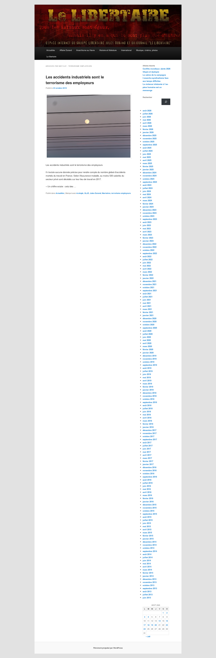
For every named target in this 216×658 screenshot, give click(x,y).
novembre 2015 (149, 507)
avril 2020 (147, 343)
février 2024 (148, 203)
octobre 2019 (148, 361)
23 (167, 625)
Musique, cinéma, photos (147, 50)
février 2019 (148, 386)
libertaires (106, 193)
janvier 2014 (148, 576)
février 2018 (148, 423)
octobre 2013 (148, 585)
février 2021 (148, 312)
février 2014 (148, 572)
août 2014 (147, 554)
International (126, 50)
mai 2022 (147, 265)
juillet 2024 (148, 188)
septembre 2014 (150, 551)
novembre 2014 (149, 544)
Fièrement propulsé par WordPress (108, 648)
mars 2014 (147, 569)
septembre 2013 (150, 588)
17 (145, 625)
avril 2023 (147, 231)
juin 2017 (147, 448)
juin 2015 (147, 523)
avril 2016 (147, 492)
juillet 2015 (148, 520)
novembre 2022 (149, 247)
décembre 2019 (149, 355)
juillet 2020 (148, 334)
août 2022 (147, 256)
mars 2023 (147, 234)
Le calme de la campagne (154, 74)
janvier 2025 (148, 169)
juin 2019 (147, 374)
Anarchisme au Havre (85, 50)
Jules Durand (95, 193)
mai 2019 (147, 377)
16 (167, 621)
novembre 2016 (149, 470)
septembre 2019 (150, 365)
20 (156, 625)
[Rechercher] (165, 102)
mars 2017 (147, 458)
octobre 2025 (148, 141)
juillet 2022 (148, 259)
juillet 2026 (148, 113)
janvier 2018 (148, 427)
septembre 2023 (150, 219)
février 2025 (148, 166)
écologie (79, 193)
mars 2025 (147, 163)
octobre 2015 (148, 510)
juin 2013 (147, 597)
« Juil (148, 636)
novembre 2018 (149, 396)
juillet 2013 (148, 594)
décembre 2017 (149, 430)
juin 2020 (147, 337)
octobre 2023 (148, 216)
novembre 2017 (149, 433)
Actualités (50, 50)
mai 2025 (147, 157)
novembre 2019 (149, 358)
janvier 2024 (148, 206)
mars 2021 (147, 309)
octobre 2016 (148, 473)
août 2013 (147, 591)
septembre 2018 (150, 402)
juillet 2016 (148, 482)
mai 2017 (147, 451)
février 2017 (148, 461)
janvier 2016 (148, 501)
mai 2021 (147, 303)
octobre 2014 (148, 548)
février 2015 (148, 535)
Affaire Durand (66, 50)
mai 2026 (147, 119)
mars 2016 (147, 495)
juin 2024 (147, 191)
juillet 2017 (148, 445)
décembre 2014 (149, 541)
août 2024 (147, 185)
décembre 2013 (149, 579)
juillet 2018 (148, 408)
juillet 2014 (148, 557)
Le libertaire (51, 56)
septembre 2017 (150, 439)
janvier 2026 (148, 132)
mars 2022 (147, 271)
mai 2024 (147, 194)
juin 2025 (147, 154)
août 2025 (147, 147)
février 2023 (148, 237)
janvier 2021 (148, 315)
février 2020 (148, 349)
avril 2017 (147, 455)
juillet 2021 (148, 296)
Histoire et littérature (108, 50)
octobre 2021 (148, 287)
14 (160, 621)
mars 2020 (147, 346)
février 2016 (148, 498)
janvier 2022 (148, 278)
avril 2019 (147, 380)
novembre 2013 (149, 582)
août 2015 (147, 517)
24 (145, 629)
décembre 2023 (149, 209)
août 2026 (147, 110)
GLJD (86, 193)
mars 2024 (147, 200)
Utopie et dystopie (151, 71)
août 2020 (147, 330)
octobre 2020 (148, 324)
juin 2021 (147, 299)
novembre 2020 (149, 321)
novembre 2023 (149, 213)
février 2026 (148, 129)
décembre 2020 (149, 318)
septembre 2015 (150, 513)
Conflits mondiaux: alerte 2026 (156, 68)
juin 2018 (147, 411)
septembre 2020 (150, 327)
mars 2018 (147, 420)
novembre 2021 (149, 284)
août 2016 (147, 479)
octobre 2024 (148, 178)
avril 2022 (147, 268)
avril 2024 (147, 197)
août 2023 (147, 222)
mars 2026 (147, 126)
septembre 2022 (150, 253)
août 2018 (147, 405)
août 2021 (147, 293)
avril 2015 (147, 529)
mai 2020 (147, 340)
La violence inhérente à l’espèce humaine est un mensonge (155, 87)
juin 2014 (147, 560)
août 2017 (147, 442)
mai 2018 (147, 414)
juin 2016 (147, 486)
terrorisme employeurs (121, 193)
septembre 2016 (150, 476)
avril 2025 (147, 160)
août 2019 (147, 368)
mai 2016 (147, 489)
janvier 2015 (148, 538)
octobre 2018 (148, 399)
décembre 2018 (149, 392)
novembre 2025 (149, 138)
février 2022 (148, 274)
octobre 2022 (148, 250)
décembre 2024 (149, 172)
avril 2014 (147, 566)
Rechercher (147, 97)
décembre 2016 (149, 467)
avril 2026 (147, 122)
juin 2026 (147, 116)
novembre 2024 (149, 175)
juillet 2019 (148, 371)
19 (152, 625)
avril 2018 (147, 417)
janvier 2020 (148, 352)
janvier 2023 (148, 240)
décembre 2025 (149, 135)
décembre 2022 (149, 243)
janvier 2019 (148, 389)
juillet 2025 (148, 150)
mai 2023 (147, 228)
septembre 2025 (150, 144)
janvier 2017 (148, 464)
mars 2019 (147, 383)
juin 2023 (147, 225)
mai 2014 (147, 563)
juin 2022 (147, 262)
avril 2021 (147, 306)
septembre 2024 (150, 182)
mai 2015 (147, 526)
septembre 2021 (150, 290)
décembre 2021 (149, 281)
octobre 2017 (148, 436)
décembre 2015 (149, 504)
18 (148, 625)
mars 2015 (147, 532)
